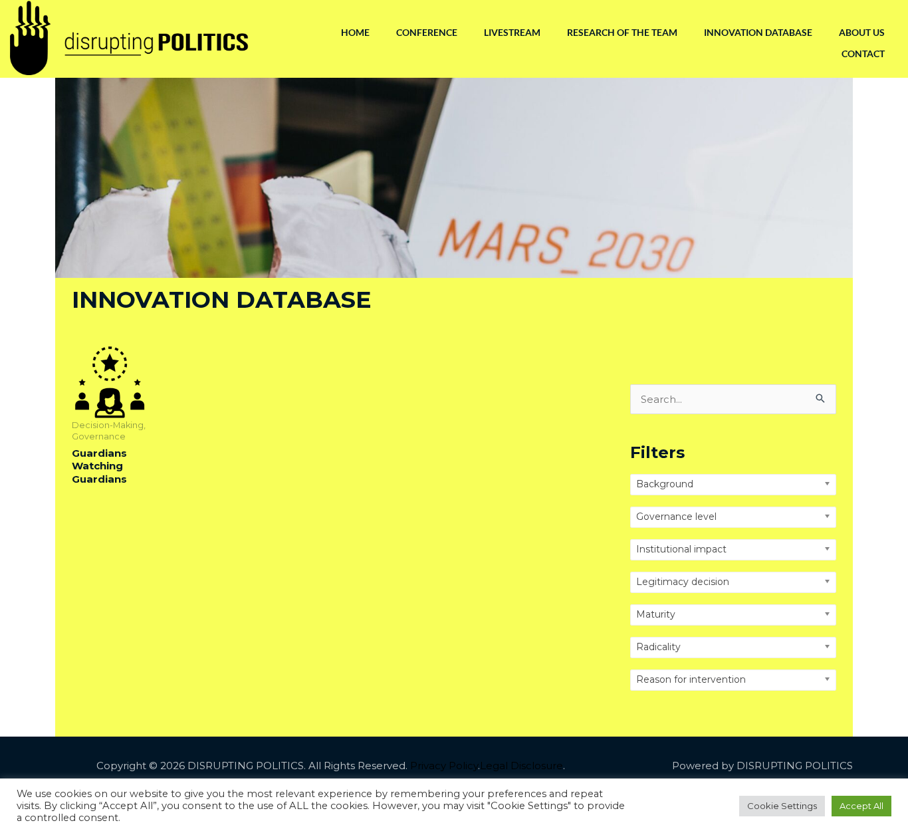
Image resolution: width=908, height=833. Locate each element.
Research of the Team (622, 32)
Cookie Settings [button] (782, 805)
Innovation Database (758, 32)
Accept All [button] (861, 805)
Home (355, 32)
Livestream (512, 32)
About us (862, 32)
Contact (863, 53)
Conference (426, 32)
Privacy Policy (444, 765)
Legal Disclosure (521, 765)
